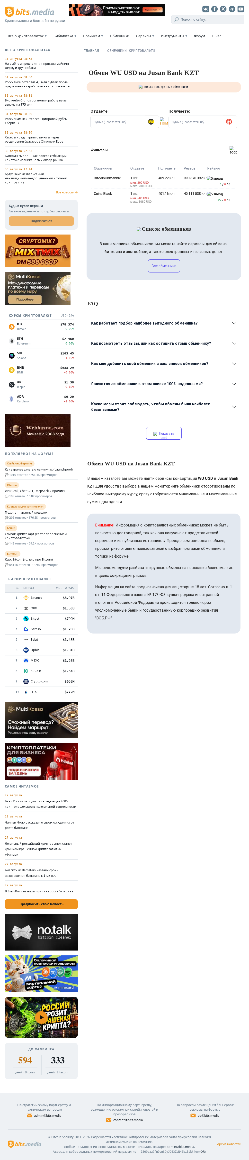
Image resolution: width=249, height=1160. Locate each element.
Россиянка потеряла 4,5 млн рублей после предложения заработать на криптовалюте (37, 84)
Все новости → (67, 192)
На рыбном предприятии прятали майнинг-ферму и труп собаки (37, 66)
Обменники (119, 36)
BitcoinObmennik (107, 178)
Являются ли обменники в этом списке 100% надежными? (147, 383)
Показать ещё (166, 436)
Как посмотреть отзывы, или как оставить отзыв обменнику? (151, 343)
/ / (225, 184)
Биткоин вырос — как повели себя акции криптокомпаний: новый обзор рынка (36, 158)
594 (25, 1060)
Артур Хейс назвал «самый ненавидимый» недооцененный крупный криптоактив (36, 178)
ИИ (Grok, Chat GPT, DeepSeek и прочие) (35, 491)
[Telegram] (232, 9)
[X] (223, 9)
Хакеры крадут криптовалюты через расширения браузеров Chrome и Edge (34, 140)
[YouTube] (240, 9)
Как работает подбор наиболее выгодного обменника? (144, 323)
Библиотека (64, 36)
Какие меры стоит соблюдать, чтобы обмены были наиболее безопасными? (150, 407)
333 (57, 1060)
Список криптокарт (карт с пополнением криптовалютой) (36, 536)
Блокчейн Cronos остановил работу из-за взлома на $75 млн (36, 103)
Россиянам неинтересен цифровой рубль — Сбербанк (38, 121)
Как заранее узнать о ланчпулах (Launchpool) (39, 469)
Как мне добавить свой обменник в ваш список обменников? (149, 363)
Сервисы (145, 36)
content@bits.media (128, 1120)
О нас (216, 36)
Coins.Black (103, 194)
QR (202, 1151)
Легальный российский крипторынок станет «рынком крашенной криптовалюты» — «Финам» (38, 849)
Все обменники (164, 266)
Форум (199, 36)
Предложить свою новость (41, 904)
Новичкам (93, 36)
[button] (152, 122)
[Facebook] (214, 9)
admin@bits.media (47, 1115)
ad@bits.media (208, 1115)
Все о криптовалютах (27, 36)
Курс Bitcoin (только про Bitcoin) (29, 560)
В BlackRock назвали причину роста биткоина (39, 891)
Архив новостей (229, 1144)
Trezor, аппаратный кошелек (26, 513)
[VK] (205, 9)
